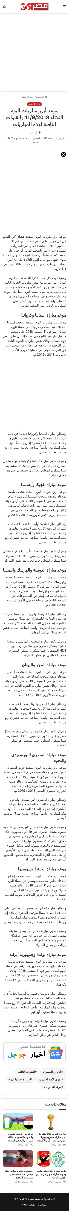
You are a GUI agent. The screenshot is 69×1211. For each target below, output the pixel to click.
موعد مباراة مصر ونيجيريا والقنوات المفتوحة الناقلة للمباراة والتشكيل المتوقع (20, 1137)
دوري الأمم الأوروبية (50, 1079)
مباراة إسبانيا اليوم (19, 1079)
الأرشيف (34, 132)
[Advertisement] (34, 50)
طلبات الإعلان (28, 1204)
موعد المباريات (53, 1087)
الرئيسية (40, 96)
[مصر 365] (34, 6)
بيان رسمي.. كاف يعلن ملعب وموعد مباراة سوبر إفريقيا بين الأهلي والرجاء (51, 1174)
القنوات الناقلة (26, 1071)
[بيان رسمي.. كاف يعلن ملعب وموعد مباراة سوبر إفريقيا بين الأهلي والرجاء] (51, 1158)
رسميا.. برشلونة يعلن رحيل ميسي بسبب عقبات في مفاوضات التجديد (19, 1174)
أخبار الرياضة (28, 96)
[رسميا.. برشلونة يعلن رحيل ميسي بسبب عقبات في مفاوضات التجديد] (18, 1158)
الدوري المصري (52, 1071)
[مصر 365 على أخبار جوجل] (34, 1052)
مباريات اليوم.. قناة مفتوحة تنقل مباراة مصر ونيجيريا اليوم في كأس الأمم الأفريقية (51, 1137)
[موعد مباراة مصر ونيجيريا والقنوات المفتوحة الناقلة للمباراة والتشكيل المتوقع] (18, 1121)
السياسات (42, 1204)
